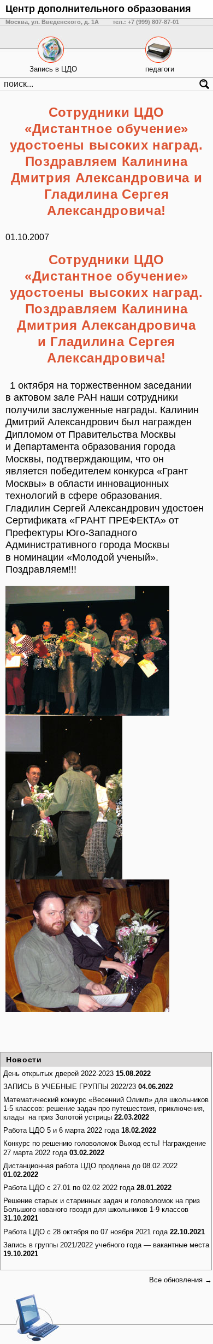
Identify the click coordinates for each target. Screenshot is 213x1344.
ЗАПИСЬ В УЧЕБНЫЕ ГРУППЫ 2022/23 (69, 1087)
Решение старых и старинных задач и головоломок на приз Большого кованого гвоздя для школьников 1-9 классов (101, 1205)
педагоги (159, 69)
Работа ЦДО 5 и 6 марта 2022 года (61, 1130)
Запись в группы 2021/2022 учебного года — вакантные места (106, 1245)
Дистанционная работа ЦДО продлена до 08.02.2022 (90, 1166)
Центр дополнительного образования (98, 8)
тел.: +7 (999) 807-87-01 (146, 22)
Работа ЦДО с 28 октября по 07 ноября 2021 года (85, 1232)
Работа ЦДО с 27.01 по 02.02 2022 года (68, 1188)
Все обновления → (180, 1280)
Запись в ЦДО (53, 69)
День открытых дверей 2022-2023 (58, 1073)
